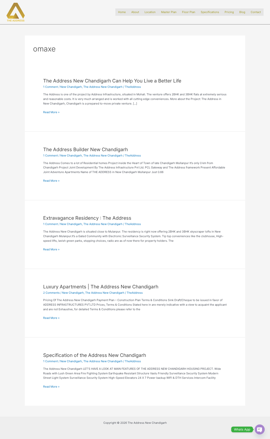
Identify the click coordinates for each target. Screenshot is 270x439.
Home (122, 12)
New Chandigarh (71, 87)
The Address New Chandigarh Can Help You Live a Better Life (112, 81)
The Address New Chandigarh (103, 87)
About (135, 12)
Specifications (210, 12)
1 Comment (50, 87)
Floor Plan (188, 12)
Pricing (229, 12)
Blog (242, 12)
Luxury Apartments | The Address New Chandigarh (100, 286)
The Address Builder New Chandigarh (85, 149)
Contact (256, 12)
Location (150, 12)
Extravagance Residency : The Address (87, 218)
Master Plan (169, 12)
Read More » (51, 112)
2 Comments (51, 292)
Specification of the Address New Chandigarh (94, 355)
